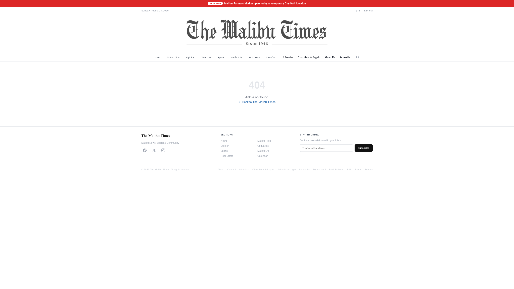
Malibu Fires (173, 57)
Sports (221, 57)
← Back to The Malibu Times (257, 102)
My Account (319, 169)
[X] (154, 150)
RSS (349, 169)
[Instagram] (163, 150)
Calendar (270, 57)
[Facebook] (144, 150)
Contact (231, 169)
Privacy (369, 169)
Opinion (190, 57)
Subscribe (345, 57)
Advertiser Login (287, 169)
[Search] (357, 57)
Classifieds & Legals (309, 57)
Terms (358, 169)
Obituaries (206, 57)
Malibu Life (236, 57)
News (158, 57)
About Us (329, 57)
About (221, 169)
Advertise (288, 57)
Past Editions (336, 169)
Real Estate (254, 57)
